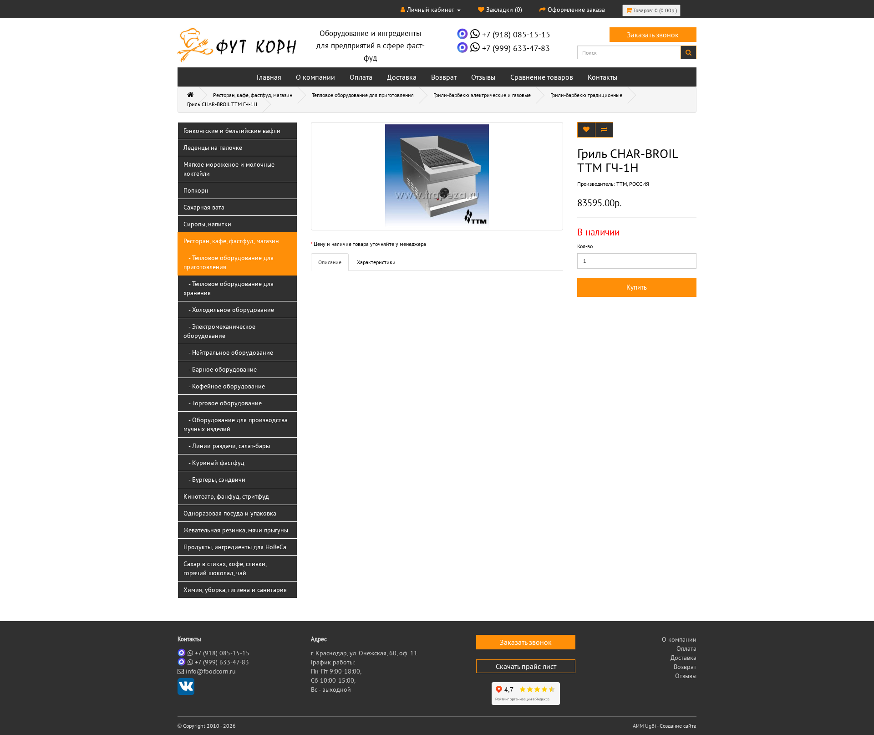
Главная (269, 77)
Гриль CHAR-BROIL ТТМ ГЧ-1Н (222, 104)
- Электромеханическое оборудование (219, 331)
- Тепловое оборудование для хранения (228, 288)
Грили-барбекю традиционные (586, 95)
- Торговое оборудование (222, 403)
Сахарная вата (203, 207)
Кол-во (585, 246)
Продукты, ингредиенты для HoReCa (234, 547)
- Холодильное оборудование (228, 310)
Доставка (402, 77)
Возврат (444, 77)
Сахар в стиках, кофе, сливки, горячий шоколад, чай (225, 568)
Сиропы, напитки (207, 224)
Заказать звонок (653, 34)
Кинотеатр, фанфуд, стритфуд (226, 496)
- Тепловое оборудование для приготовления (228, 262)
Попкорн (195, 190)
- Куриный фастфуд (213, 463)
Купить (636, 287)
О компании (315, 77)
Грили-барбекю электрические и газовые (482, 95)
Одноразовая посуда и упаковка (229, 513)
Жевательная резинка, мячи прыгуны (235, 530)
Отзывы (483, 77)
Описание (329, 262)
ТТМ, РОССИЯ (632, 183)
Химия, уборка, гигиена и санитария (235, 590)
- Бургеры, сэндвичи (214, 479)
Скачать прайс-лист (526, 666)
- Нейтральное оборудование (228, 352)
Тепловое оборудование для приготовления (363, 95)
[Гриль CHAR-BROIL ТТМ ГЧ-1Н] (437, 176)
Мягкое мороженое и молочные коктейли (228, 169)
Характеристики (376, 262)
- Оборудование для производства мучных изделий (235, 424)
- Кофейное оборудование (224, 386)
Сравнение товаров (541, 77)
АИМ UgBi (644, 725)
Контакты (603, 77)
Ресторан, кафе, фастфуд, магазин (252, 95)
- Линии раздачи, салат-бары (226, 446)
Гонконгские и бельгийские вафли (231, 131)
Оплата (361, 77)
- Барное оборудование (220, 369)
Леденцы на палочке (212, 147)
